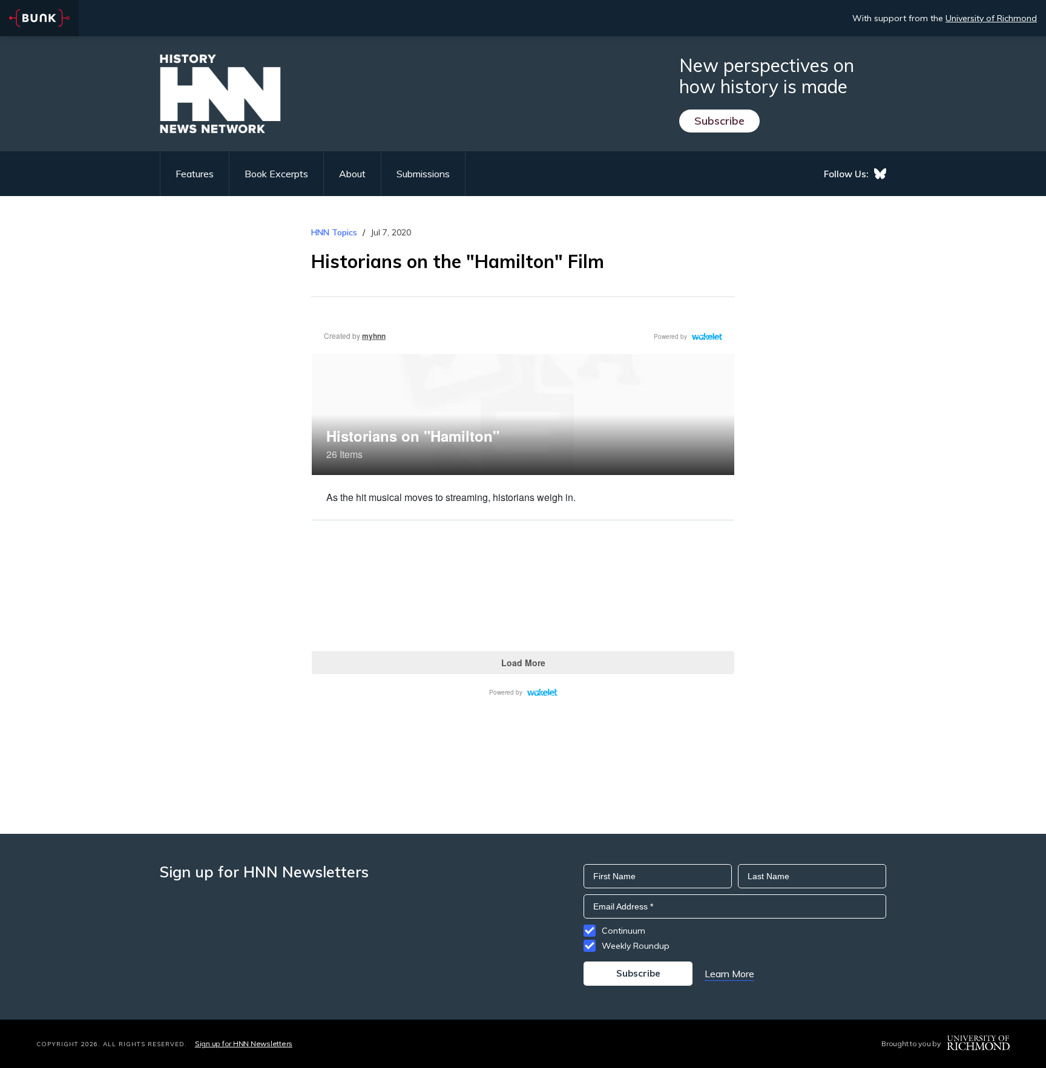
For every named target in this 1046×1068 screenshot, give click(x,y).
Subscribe (719, 121)
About (352, 174)
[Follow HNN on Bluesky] (880, 174)
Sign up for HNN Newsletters (243, 1043)
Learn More (729, 974)
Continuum (623, 930)
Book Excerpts (276, 174)
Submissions (423, 174)
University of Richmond (991, 18)
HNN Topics (334, 232)
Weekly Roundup (635, 945)
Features (195, 174)
